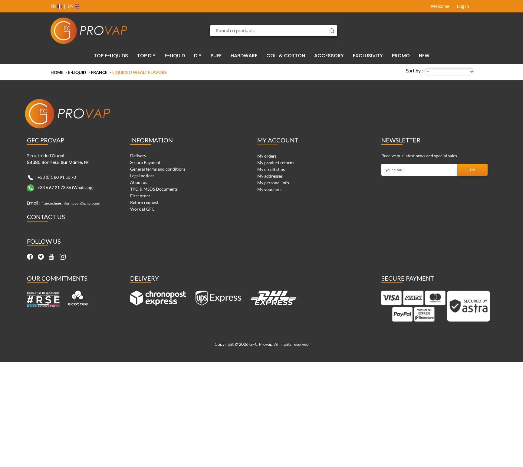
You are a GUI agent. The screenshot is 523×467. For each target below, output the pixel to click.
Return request (144, 202)
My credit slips (271, 169)
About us (138, 182)
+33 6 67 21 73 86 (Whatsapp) (66, 187)
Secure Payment (145, 162)
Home (57, 72)
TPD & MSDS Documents (154, 189)
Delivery (138, 155)
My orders (267, 155)
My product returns (275, 162)
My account (277, 140)
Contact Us (46, 216)
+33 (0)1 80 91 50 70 (57, 177)
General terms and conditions (158, 169)
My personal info (273, 182)
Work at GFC (142, 209)
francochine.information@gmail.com (70, 203)
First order (140, 195)
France (99, 72)
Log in (463, 6)
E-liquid (77, 72)
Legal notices (142, 175)
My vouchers (269, 189)
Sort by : (414, 70)
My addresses (270, 175)
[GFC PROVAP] (89, 30)
